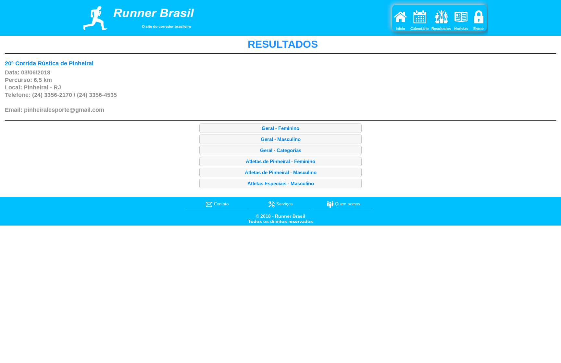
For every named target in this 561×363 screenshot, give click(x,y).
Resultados (441, 29)
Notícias (461, 29)
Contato (221, 203)
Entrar (478, 29)
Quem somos (347, 203)
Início (400, 29)
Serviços (284, 203)
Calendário (419, 29)
